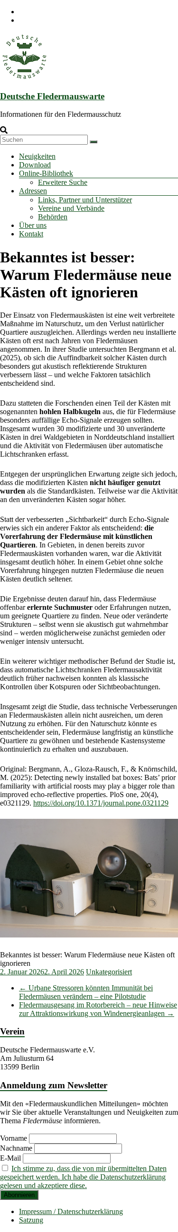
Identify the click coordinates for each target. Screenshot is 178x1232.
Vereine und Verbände (71, 208)
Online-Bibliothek (46, 173)
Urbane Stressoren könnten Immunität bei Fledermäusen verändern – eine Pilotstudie (86, 992)
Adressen (33, 191)
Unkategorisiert (109, 972)
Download (35, 165)
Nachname (16, 1148)
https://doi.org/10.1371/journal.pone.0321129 (101, 803)
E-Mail (10, 1158)
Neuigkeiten (37, 156)
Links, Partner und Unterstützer (85, 200)
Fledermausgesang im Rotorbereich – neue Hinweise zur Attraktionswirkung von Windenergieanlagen (98, 1009)
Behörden (52, 217)
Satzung (31, 1220)
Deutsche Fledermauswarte (52, 96)
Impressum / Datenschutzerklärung (71, 1211)
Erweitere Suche (62, 182)
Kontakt (31, 234)
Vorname (13, 1138)
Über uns (33, 225)
